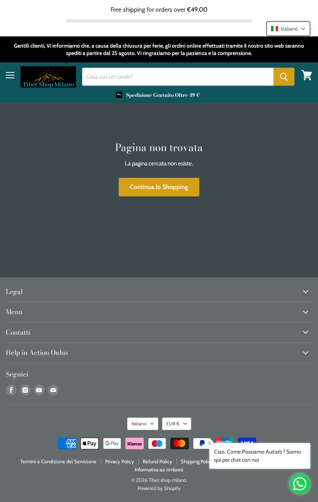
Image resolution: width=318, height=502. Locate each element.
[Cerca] (283, 77)
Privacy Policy (119, 461)
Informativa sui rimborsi (159, 469)
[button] (288, 29)
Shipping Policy (197, 461)
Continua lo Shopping (159, 187)
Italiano (139, 423)
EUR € (173, 423)
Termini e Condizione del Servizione (58, 461)
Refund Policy (157, 461)
